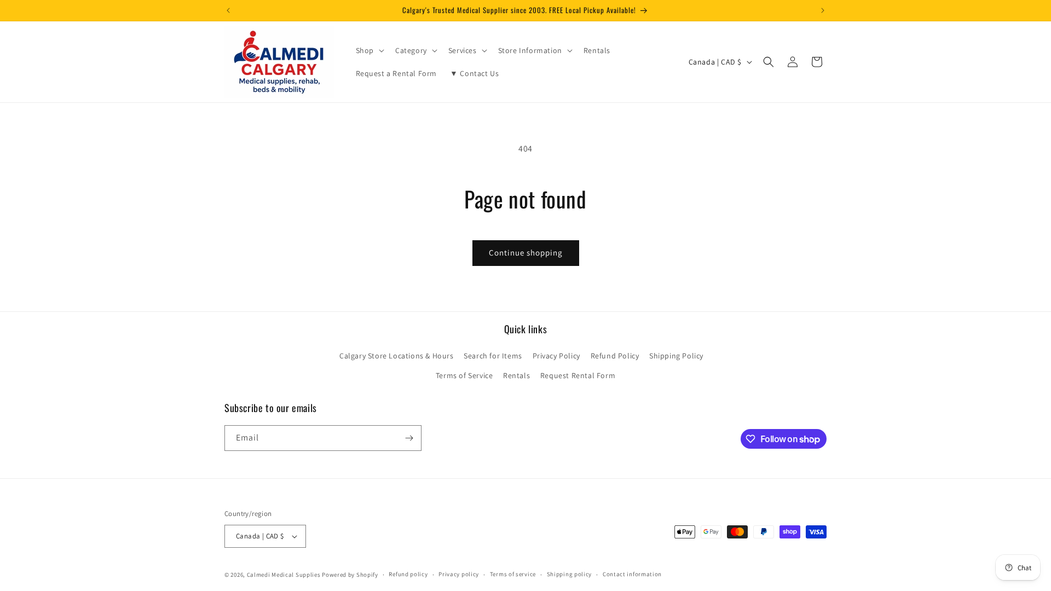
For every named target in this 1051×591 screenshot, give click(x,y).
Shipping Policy (676, 356)
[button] (369, 50)
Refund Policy (615, 356)
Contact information (632, 574)
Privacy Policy (556, 356)
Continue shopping (526, 252)
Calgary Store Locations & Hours (396, 356)
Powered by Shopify (350, 574)
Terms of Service (464, 375)
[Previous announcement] (228, 10)
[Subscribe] (409, 438)
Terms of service (513, 574)
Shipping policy (569, 574)
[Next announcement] (823, 10)
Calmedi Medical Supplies (284, 574)
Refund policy (408, 574)
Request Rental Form (577, 375)
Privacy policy (458, 574)
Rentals (516, 375)
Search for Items (493, 356)
